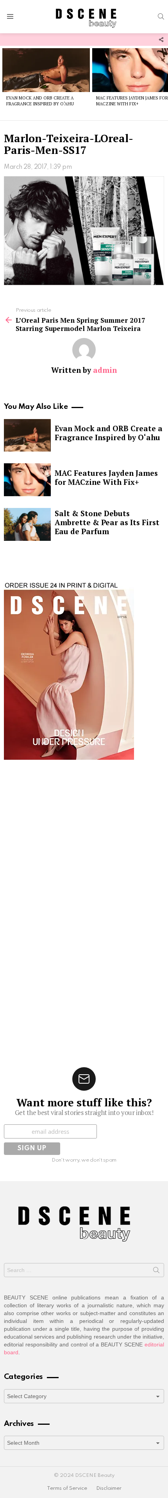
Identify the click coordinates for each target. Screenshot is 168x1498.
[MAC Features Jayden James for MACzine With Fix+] (27, 479)
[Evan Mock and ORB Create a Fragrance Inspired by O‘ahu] (46, 70)
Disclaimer (109, 1488)
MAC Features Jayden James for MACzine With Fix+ (132, 101)
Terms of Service (67, 1488)
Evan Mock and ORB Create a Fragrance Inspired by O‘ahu (40, 101)
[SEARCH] (161, 16)
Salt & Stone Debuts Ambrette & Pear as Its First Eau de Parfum (107, 522)
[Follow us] (161, 39)
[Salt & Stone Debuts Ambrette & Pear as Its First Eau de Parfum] (27, 524)
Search (156, 1271)
